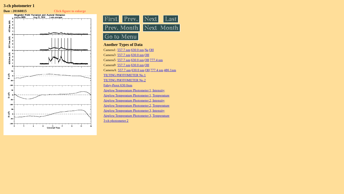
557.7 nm (123, 50)
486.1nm (170, 70)
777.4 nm (156, 60)
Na (146, 50)
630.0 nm (137, 50)
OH (151, 50)
